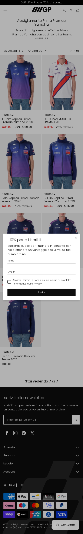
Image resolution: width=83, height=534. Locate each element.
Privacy (38, 283)
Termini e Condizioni (34, 280)
